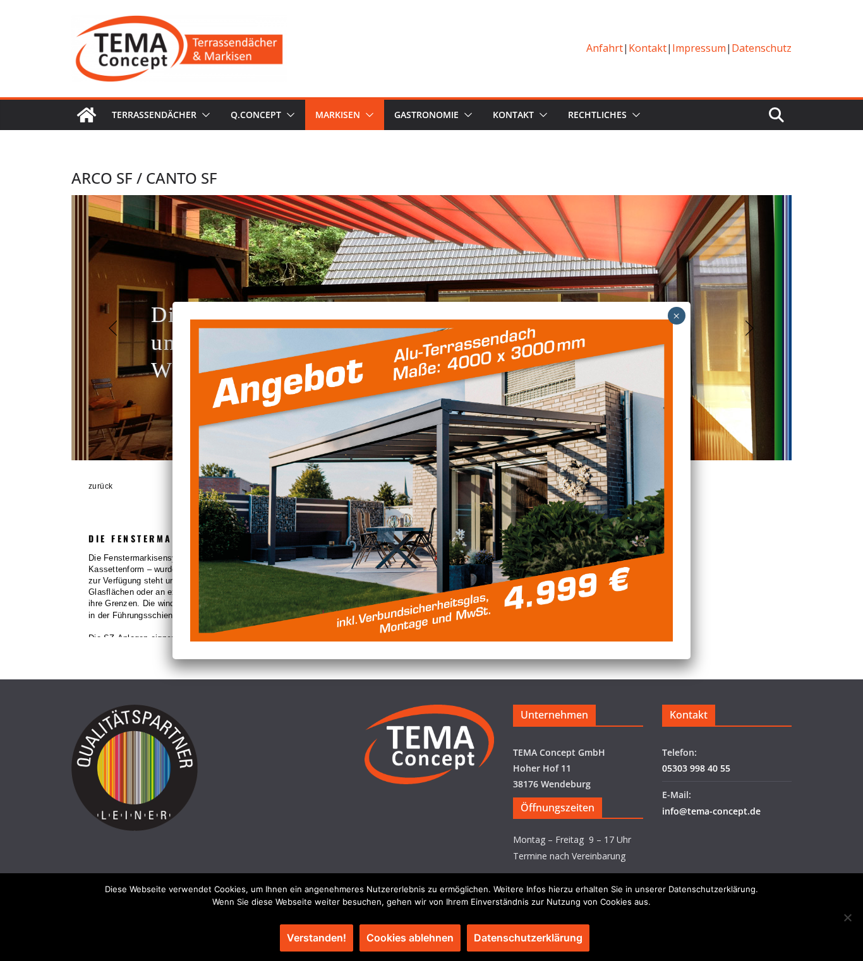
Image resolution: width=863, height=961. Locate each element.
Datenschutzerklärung (528, 937)
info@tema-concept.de (711, 811)
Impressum (699, 48)
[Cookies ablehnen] (847, 917)
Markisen (337, 115)
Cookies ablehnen (410, 937)
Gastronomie (426, 115)
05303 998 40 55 (696, 768)
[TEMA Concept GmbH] (86, 115)
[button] (203, 115)
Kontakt (648, 48)
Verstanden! (316, 937)
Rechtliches (597, 115)
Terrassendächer (154, 115)
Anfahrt (604, 48)
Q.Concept (256, 115)
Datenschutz (762, 48)
